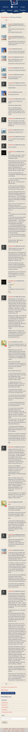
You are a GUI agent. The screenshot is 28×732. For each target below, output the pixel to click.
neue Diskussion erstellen (8, 693)
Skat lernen (22, 728)
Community (10, 10)
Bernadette (10, 36)
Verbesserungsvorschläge (7, 712)
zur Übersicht (4, 687)
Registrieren (6, 7)
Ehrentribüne (23, 10)
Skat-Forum (4, 690)
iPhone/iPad (6, 728)
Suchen (4, 722)
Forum (16, 10)
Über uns (4, 730)
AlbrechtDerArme (11, 151)
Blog (10, 728)
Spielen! (3, 10)
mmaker (9, 341)
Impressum (23, 730)
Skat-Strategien (5, 707)
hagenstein (10, 24)
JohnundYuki (11, 82)
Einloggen (23, 7)
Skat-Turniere (4, 705)
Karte (18, 728)
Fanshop (14, 728)
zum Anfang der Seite (12, 687)
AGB (13, 730)
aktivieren (15, 7)
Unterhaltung (5, 17)
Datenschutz (17, 730)
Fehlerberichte (5, 702)
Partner (9, 730)
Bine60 (9, 48)
